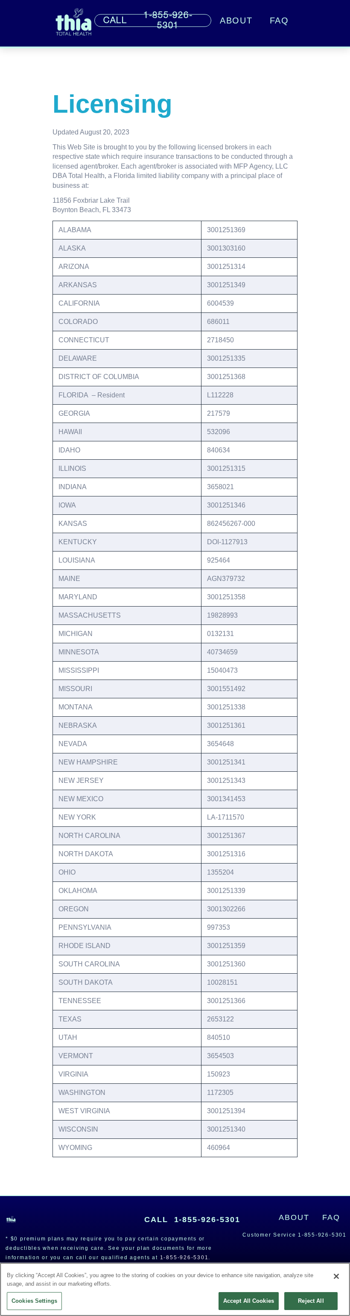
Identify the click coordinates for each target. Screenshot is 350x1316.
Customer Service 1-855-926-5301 (294, 1235)
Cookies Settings (34, 1301)
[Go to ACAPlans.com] (73, 23)
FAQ (279, 20)
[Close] (336, 1276)
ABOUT (236, 20)
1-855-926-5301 (192, 1219)
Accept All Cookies (248, 1301)
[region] (175, 1289)
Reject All (311, 1301)
